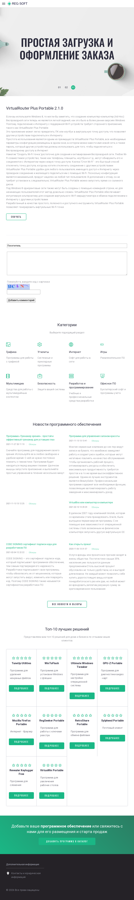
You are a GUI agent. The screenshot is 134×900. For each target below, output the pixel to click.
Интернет (75, 352)
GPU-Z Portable (112, 663)
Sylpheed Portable (112, 720)
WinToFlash (52, 663)
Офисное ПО (108, 383)
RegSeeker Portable (51, 720)
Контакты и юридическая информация (26, 875)
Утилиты (43, 352)
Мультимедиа (15, 383)
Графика (11, 352)
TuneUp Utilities (21, 663)
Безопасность (46, 383)
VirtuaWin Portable (51, 770)
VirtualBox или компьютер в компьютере (91, 502)
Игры (103, 352)
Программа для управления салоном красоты (94, 436)
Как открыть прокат (80, 544)
